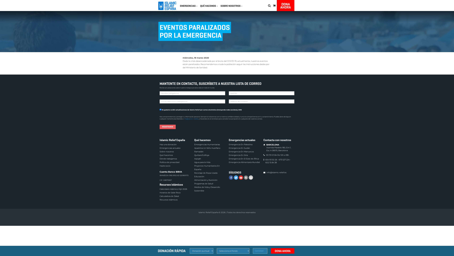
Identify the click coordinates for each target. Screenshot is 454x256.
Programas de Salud (203, 184)
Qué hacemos (166, 155)
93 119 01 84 (271, 155)
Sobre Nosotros (230, 5)
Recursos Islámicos (169, 200)
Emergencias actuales (170, 148)
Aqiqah (197, 159)
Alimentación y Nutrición (205, 180)
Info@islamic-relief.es (191, 119)
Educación (199, 176)
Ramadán (198, 152)
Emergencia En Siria (238, 155)
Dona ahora (285, 5)
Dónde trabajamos (168, 159)
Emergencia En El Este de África (244, 159)
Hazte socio (165, 166)
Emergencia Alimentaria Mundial (244, 162)
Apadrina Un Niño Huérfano (207, 148)
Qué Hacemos (208, 5)
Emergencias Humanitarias (207, 144)
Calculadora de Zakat (169, 196)
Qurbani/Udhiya (201, 155)
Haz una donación (168, 144)
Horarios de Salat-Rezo (170, 193)
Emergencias (188, 5)
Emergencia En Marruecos (241, 152)
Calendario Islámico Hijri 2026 (173, 189)
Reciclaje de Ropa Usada (205, 173)
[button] (274, 5)
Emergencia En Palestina (240, 144)
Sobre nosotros (167, 152)
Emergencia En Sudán (239, 148)
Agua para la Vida (202, 162)
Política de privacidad (169, 162)
